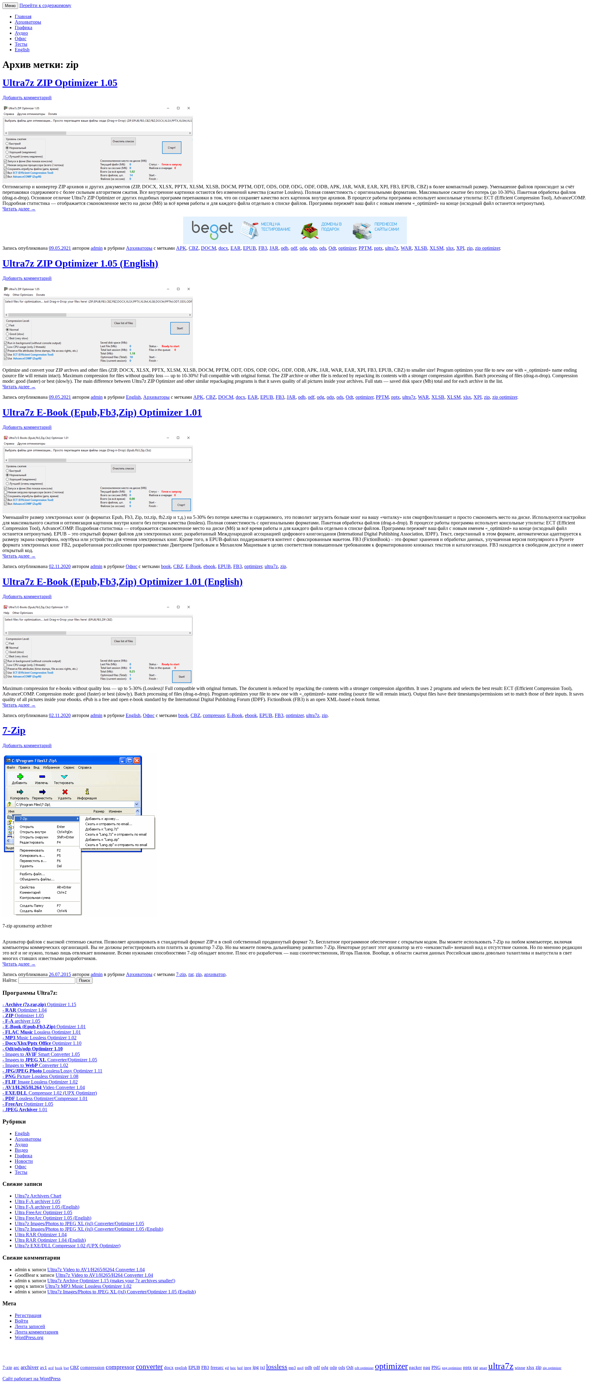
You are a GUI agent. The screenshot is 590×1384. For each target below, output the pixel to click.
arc (16, 1367)
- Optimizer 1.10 (41, 1043)
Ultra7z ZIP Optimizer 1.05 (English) (80, 263)
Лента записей (30, 1326)
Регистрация (28, 1315)
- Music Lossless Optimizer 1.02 (39, 1037)
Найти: (9, 980)
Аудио (21, 33)
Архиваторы (28, 22)
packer (415, 1367)
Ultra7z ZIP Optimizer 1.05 (59, 82)
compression (92, 1367)
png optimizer (452, 1368)
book (166, 566)
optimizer (347, 248)
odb (284, 248)
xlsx (450, 248)
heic (233, 1368)
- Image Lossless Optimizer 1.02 (40, 1081)
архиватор (215, 974)
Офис (20, 38)
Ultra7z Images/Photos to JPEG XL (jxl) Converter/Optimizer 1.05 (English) (89, 1229)
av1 (43, 1367)
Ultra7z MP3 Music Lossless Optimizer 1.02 (88, 1286)
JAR (273, 248)
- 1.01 (24, 1109)
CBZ (194, 248)
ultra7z (391, 248)
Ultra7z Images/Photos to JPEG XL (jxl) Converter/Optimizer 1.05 (79, 1223)
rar (190, 974)
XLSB (420, 248)
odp (313, 248)
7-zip (181, 974)
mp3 (292, 1368)
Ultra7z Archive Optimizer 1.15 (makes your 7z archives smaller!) (111, 1280)
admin (97, 248)
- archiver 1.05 (21, 1021)
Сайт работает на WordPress (31, 1378)
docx (223, 248)
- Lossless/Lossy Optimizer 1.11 (52, 1070)
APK (181, 248)
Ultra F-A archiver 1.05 (37, 1201)
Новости (24, 1161)
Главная (23, 16)
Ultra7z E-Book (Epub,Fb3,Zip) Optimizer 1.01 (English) (122, 581)
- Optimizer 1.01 (44, 1026)
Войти (21, 1320)
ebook (209, 566)
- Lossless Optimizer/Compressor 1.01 (45, 1098)
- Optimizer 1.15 (39, 1004)
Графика (23, 27)
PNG (436, 1367)
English (22, 49)
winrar (520, 1368)
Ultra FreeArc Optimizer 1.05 (43, 1212)
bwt (66, 1368)
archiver (30, 1367)
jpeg (247, 1368)
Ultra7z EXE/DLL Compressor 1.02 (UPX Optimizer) (67, 1245)
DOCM (208, 248)
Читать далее (19, 208)
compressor (214, 715)
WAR (406, 248)
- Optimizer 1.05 (23, 1015)
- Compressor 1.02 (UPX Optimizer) (49, 1093)
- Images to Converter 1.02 (35, 1065)
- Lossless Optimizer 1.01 (41, 1032)
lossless (276, 1366)
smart (483, 1368)
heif (240, 1368)
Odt (332, 248)
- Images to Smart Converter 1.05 (41, 1054)
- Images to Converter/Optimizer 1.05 (49, 1059)
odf (294, 248)
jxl (262, 1367)
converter (149, 1366)
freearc (217, 1367)
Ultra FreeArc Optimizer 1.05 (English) (53, 1218)
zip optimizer (487, 248)
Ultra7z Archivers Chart (38, 1195)
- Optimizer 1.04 (24, 1010)
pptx (378, 248)
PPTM (365, 248)
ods (322, 248)
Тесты (21, 44)
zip (470, 248)
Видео (21, 1150)
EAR (235, 248)
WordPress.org (29, 1337)
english (181, 1368)
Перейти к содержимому (45, 5)
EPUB (249, 248)
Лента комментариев (36, 1332)
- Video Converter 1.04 (43, 1087)
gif (227, 1368)
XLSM (436, 248)
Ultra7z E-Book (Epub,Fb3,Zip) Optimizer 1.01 (102, 412)
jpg (256, 1367)
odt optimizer (364, 1368)
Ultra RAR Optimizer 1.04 (41, 1234)
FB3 (262, 248)
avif (51, 1368)
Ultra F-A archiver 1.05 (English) (47, 1207)
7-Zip (14, 730)
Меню (10, 5)
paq (426, 1367)
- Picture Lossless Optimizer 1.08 (40, 1076)
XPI (460, 248)
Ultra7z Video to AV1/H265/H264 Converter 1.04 (96, 1269)
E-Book (193, 566)
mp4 (300, 1368)
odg (303, 248)
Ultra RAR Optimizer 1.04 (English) (50, 1240)
